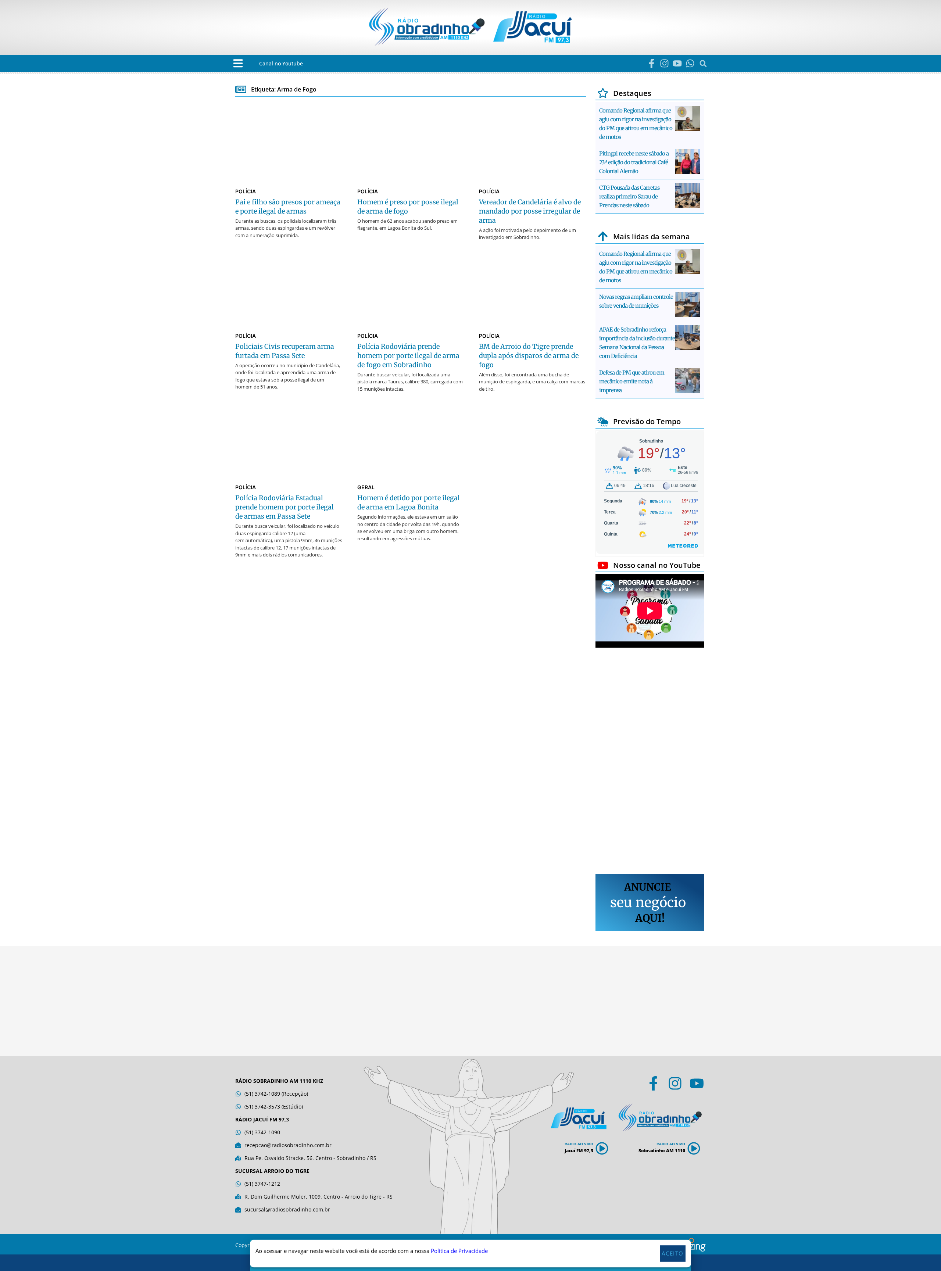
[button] (238, 63)
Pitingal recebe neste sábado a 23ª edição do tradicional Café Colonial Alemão (634, 162)
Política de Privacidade (459, 1250)
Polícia (245, 191)
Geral (366, 487)
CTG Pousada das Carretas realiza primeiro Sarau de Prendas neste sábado (629, 196)
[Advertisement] (649, 762)
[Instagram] (664, 63)
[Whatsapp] (690, 63)
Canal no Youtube (281, 63)
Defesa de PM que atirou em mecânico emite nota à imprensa (631, 381)
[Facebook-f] (651, 63)
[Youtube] (677, 63)
